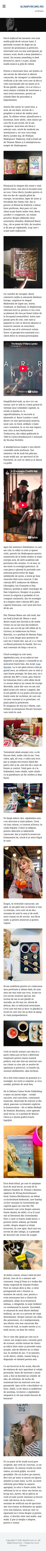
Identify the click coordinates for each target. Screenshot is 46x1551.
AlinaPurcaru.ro (32, 6)
